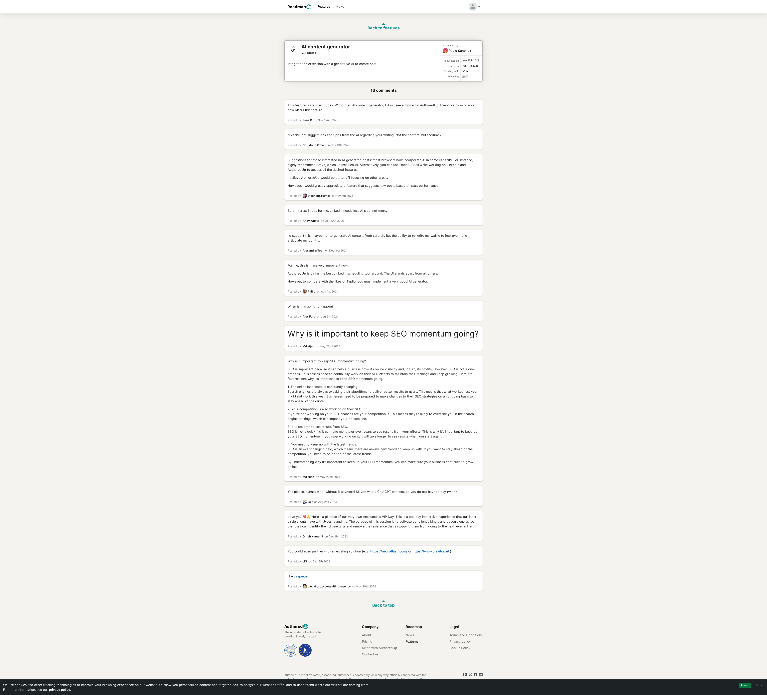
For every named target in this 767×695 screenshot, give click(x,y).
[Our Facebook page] (475, 674)
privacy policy (59, 690)
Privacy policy (460, 641)
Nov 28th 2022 (470, 60)
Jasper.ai (301, 576)
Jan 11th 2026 (470, 65)
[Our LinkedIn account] (465, 674)
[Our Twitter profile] (470, 674)
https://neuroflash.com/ (388, 551)
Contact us (370, 654)
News (340, 6)
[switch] (465, 77)
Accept (745, 685)
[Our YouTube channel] (481, 674)
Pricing (367, 641)
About (366, 635)
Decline (759, 685)
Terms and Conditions (466, 635)
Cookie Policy (459, 648)
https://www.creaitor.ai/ (430, 551)
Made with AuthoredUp (379, 648)
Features (324, 6)
